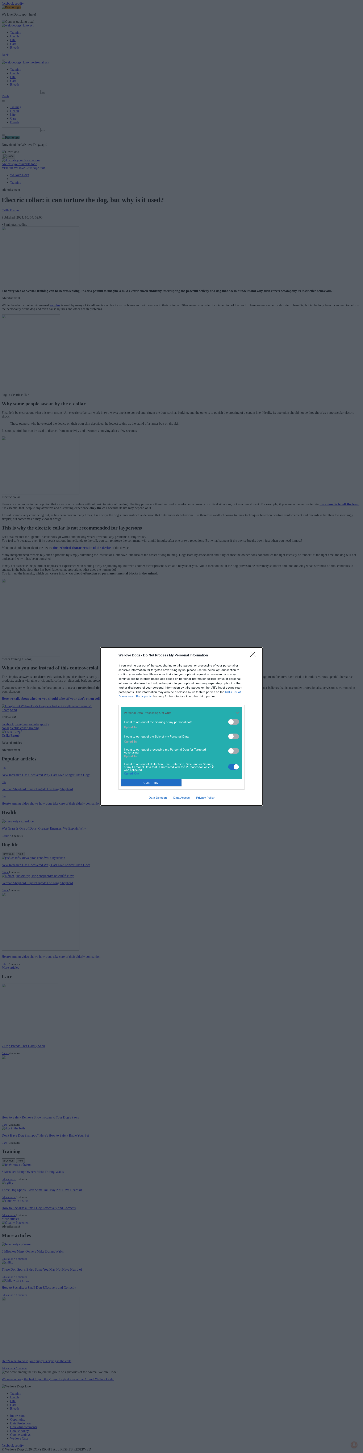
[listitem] (181, 712)
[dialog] (181, 726)
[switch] (233, 722)
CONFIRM (151, 782)
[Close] (254, 656)
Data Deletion (158, 797)
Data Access (181, 797)
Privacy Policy (205, 797)
